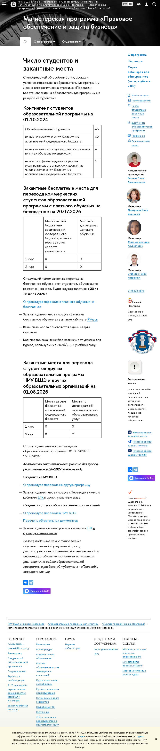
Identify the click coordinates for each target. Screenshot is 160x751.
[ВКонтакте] (130, 469)
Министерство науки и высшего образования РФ (134, 652)
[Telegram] (135, 469)
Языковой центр (45, 706)
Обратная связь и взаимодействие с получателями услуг (47, 721)
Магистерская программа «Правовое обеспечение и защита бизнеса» (77, 22)
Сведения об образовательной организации (18, 662)
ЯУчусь (92, 319)
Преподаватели (141, 100)
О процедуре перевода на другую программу (56, 484)
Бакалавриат (43, 644)
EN (130, 4)
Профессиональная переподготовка (47, 691)
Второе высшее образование (45, 656)
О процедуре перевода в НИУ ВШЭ (49, 513)
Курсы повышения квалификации (46, 682)
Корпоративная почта (106, 649)
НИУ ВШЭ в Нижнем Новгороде (26, 623)
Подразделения (17, 671)
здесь (82, 736)
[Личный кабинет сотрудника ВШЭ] (146, 4)
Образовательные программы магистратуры (73, 623)
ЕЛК (41, 497)
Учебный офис (136, 290)
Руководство (15, 653)
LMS (96, 654)
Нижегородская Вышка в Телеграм (140, 443)
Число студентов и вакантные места (139, 111)
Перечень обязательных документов (50, 520)
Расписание (138, 135)
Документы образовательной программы (142, 126)
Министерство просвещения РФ (133, 663)
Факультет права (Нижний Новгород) (123, 623)
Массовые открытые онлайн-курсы (134, 672)
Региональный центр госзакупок (47, 699)
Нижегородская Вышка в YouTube (140, 452)
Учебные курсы (140, 95)
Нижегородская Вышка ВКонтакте (140, 434)
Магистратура (44, 649)
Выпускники (42, 711)
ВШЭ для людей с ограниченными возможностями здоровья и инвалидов (18, 693)
